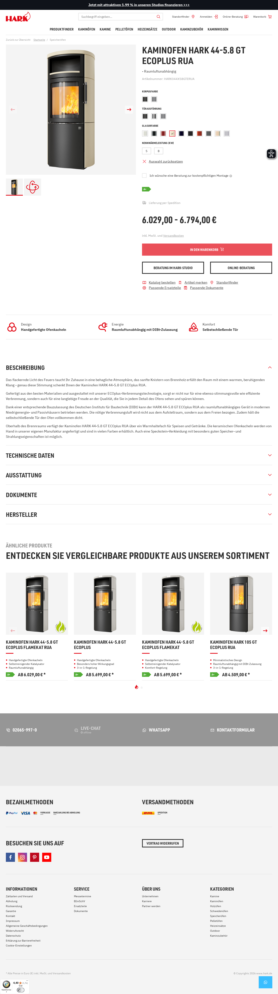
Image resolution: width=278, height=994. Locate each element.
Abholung (11, 901)
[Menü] (27, 981)
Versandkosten (173, 235)
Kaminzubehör (219, 935)
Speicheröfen (218, 916)
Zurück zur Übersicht (18, 39)
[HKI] (150, 766)
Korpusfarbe (150, 91)
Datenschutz (13, 935)
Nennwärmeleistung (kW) (158, 143)
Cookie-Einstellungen (19, 945)
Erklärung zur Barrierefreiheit (23, 940)
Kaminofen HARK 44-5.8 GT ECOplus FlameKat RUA (32, 644)
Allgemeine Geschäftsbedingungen (27, 926)
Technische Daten (30, 455)
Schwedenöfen (219, 911)
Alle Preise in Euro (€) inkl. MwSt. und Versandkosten (38, 973)
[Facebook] (10, 857)
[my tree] (92, 766)
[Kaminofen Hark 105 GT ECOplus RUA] (241, 604)
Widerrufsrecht (15, 930)
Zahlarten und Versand (19, 896)
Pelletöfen (216, 921)
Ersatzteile (80, 906)
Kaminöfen (216, 901)
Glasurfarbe (150, 125)
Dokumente (21, 494)
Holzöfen (215, 906)
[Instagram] (22, 857)
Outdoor (215, 930)
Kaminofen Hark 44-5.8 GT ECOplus (100, 644)
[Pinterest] (34, 857)
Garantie (11, 911)
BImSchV (79, 901)
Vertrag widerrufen (163, 843)
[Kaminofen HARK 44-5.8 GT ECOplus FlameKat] (173, 604)
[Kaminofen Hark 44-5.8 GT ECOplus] (105, 604)
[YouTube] (46, 857)
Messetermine (82, 896)
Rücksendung (14, 906)
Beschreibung (25, 367)
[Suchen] (158, 16)
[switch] (20, 990)
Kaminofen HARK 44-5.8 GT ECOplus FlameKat (168, 644)
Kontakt (10, 916)
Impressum (13, 921)
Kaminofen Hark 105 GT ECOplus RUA (233, 644)
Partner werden (151, 906)
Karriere (147, 901)
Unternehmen (150, 896)
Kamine (214, 896)
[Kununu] (266, 766)
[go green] (26, 766)
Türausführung (152, 108)
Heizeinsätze (218, 926)
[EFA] (212, 766)
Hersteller (21, 514)
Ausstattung (24, 475)
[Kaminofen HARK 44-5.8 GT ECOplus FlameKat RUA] (37, 604)
